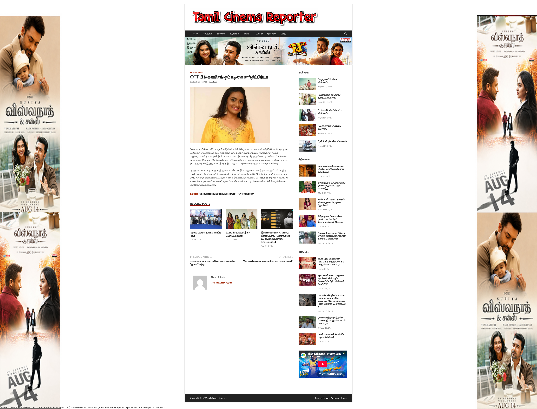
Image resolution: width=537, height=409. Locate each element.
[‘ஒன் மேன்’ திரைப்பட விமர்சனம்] (307, 141)
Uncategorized (196, 72)
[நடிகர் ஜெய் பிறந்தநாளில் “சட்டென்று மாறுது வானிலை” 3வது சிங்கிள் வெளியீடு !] (307, 259)
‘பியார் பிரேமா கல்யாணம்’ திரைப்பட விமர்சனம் (329, 96)
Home (195, 34)
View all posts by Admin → (223, 282)
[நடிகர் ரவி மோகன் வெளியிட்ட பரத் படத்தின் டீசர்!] (307, 334)
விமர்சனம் (221, 34)
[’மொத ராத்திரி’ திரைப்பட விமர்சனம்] (307, 126)
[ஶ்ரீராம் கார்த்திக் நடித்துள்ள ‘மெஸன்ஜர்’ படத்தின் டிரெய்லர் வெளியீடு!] (307, 317)
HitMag (343, 398)
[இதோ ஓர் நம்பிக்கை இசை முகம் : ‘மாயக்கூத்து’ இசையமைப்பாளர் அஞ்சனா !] (307, 216)
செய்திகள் (207, 34)
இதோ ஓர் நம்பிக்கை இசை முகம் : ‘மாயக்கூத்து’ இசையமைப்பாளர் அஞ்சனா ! (331, 219)
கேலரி (246, 34)
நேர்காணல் (271, 34)
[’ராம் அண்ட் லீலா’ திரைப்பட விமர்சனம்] (307, 110)
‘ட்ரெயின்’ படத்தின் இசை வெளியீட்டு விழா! (238, 234)
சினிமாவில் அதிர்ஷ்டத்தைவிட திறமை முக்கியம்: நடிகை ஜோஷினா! (332, 202)
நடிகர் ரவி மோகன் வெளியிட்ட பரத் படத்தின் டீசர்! (331, 336)
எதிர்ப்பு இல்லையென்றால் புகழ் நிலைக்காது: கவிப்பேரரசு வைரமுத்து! (332, 185)
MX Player (204, 194)
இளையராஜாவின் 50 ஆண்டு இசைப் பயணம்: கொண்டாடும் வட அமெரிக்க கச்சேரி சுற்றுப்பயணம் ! (275, 237)
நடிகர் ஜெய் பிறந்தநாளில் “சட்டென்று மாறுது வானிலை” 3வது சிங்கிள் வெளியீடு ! (331, 261)
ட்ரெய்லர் (259, 34)
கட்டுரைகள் (234, 34)
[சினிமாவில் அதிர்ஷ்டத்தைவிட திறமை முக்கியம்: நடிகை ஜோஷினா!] (307, 199)
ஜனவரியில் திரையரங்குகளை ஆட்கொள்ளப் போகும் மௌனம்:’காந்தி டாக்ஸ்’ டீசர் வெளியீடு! (331, 279)
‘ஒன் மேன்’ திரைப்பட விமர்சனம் (332, 141)
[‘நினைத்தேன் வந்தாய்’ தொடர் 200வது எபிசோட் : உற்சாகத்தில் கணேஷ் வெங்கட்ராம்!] (307, 233)
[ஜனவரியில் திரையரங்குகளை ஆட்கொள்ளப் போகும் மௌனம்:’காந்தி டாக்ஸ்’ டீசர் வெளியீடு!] (307, 275)
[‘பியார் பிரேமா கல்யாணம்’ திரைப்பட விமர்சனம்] (307, 95)
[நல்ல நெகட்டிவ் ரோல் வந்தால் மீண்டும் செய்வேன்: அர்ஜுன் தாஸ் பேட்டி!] (307, 166)
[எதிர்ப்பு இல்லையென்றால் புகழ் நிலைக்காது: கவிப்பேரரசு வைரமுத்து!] (307, 183)
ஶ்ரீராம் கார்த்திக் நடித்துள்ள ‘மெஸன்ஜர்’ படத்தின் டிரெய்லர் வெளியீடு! (332, 320)
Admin (214, 82)
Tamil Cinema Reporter (216, 398)
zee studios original (244, 194)
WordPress (331, 398)
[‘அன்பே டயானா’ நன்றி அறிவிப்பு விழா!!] (206, 219)
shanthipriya (227, 194)
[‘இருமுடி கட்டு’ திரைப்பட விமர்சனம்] (307, 79)
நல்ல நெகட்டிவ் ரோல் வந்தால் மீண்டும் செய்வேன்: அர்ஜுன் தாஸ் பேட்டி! (331, 168)
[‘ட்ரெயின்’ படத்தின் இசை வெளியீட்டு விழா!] (242, 219)
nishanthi (214, 194)
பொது (283, 34)
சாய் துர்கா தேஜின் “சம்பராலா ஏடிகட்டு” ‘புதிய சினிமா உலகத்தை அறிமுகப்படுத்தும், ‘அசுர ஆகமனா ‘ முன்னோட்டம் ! (332, 301)
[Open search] (345, 33)
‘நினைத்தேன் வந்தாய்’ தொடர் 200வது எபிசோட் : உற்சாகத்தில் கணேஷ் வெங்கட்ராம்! (332, 235)
